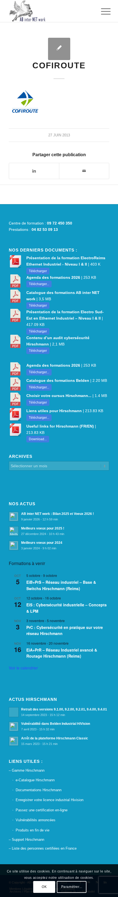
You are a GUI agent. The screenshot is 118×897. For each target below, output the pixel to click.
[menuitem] (101, 12)
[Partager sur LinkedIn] (34, 171)
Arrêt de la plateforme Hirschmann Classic (54, 738)
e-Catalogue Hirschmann (35, 780)
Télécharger (38, 271)
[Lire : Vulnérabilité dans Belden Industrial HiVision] (14, 726)
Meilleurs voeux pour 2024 (41, 543)
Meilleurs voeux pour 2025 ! (42, 528)
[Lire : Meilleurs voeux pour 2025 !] (14, 531)
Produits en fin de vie (32, 830)
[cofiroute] (59, 49)
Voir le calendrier (23, 668)
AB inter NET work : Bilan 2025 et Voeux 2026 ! (57, 514)
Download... (38, 439)
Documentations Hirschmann (38, 790)
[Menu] (101, 12)
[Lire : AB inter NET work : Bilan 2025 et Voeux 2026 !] (14, 517)
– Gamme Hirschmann (26, 770)
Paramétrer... (71, 887)
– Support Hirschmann (26, 839)
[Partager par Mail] (84, 171)
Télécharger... (39, 284)
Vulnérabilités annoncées (35, 820)
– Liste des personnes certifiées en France (43, 848)
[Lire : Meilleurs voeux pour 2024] (14, 545)
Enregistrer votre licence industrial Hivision (49, 800)
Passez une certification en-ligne (42, 810)
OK (44, 887)
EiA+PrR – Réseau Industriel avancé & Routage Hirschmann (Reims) (61, 653)
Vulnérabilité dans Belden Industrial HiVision (55, 724)
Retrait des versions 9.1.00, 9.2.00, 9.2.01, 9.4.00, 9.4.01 (64, 709)
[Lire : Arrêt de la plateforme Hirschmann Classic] (14, 741)
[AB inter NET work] (49, 11)
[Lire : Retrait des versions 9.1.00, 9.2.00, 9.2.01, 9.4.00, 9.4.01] (14, 712)
